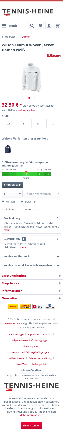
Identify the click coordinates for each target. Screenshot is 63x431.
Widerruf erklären (31, 370)
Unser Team (22, 364)
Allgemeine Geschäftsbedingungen (30, 340)
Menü (12, 26)
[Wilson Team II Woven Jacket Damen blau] (8, 149)
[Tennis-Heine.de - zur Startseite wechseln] (28, 14)
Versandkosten (12, 323)
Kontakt (47, 334)
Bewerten (30, 201)
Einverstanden (31, 425)
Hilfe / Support (30, 346)
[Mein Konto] (48, 25)
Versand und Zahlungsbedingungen (30, 352)
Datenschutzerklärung (40, 358)
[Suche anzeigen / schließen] (31, 25)
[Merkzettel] (40, 25)
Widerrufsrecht (17, 358)
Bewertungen (12, 239)
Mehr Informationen (31, 415)
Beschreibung (12, 218)
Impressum (33, 334)
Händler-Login (16, 334)
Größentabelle (12, 185)
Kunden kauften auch (17, 256)
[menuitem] (9, 25)
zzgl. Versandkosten (28, 110)
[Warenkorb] (57, 25)
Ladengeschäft (39, 364)
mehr (7, 230)
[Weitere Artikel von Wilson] (54, 55)
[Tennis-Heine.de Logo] (31, 389)
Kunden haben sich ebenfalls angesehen (28, 265)
